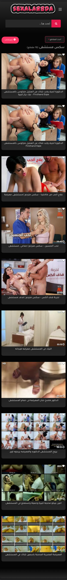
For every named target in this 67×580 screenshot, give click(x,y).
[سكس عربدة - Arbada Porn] (33, 9)
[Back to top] (57, 571)
